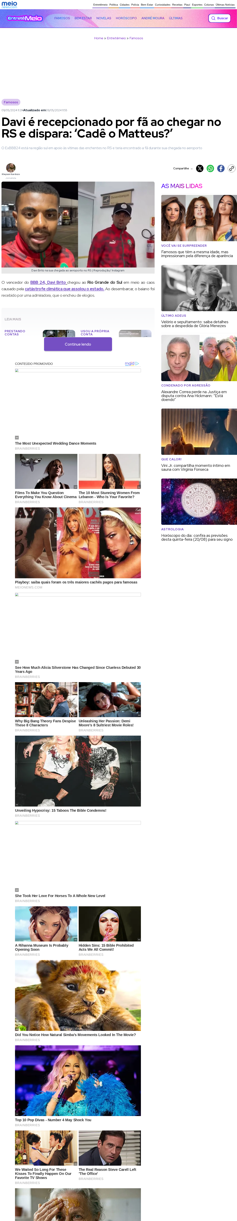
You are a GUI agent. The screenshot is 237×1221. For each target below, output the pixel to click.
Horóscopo (126, 18)
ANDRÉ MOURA (152, 18)
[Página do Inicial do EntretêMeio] (24, 18)
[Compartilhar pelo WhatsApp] (210, 168)
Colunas (209, 4)
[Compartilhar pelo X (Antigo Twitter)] (199, 168)
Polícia (135, 4)
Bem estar (83, 18)
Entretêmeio (100, 4)
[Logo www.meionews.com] (9, 4)
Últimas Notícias (225, 4)
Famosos (62, 18)
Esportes (197, 4)
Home (98, 38)
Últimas (176, 18)
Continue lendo (78, 344)
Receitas (177, 4)
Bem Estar (147, 4)
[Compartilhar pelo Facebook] (221, 168)
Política (113, 4)
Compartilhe (183, 168)
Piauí (187, 4)
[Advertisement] (118, 72)
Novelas (103, 18)
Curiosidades (162, 4)
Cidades (124, 4)
